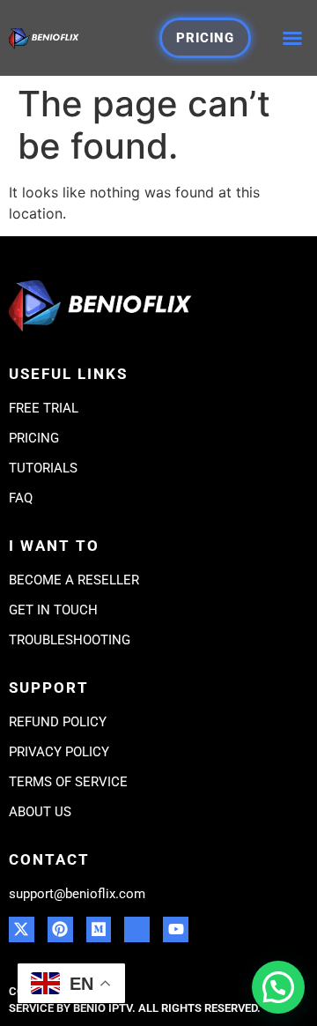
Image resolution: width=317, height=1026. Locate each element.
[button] (292, 38)
